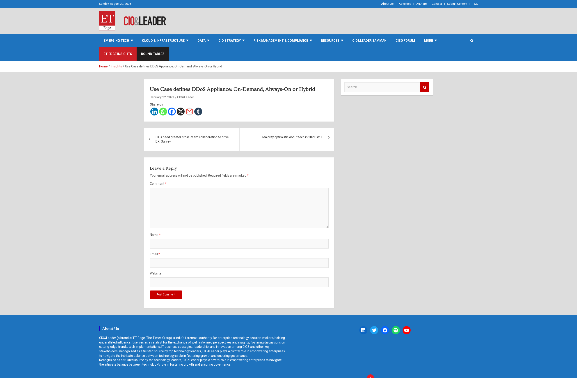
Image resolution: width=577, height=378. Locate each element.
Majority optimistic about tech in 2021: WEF (292, 137)
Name (155, 235)
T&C (475, 3)
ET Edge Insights (118, 54)
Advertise (405, 3)
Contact (437, 3)
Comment (158, 183)
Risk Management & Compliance (281, 40)
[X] (181, 111)
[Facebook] (172, 111)
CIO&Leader (185, 97)
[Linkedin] (154, 111)
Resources (330, 40)
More (428, 40)
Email (155, 254)
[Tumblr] (198, 111)
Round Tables (153, 54)
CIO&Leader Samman (369, 40)
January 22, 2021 (162, 97)
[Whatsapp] (163, 111)
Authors (421, 3)
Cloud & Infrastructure (163, 40)
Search (424, 87)
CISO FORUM (405, 40)
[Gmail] (189, 111)
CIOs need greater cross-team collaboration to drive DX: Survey (192, 139)
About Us (387, 3)
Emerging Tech (116, 40)
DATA (201, 40)
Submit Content (457, 3)
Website (155, 273)
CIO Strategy (229, 40)
